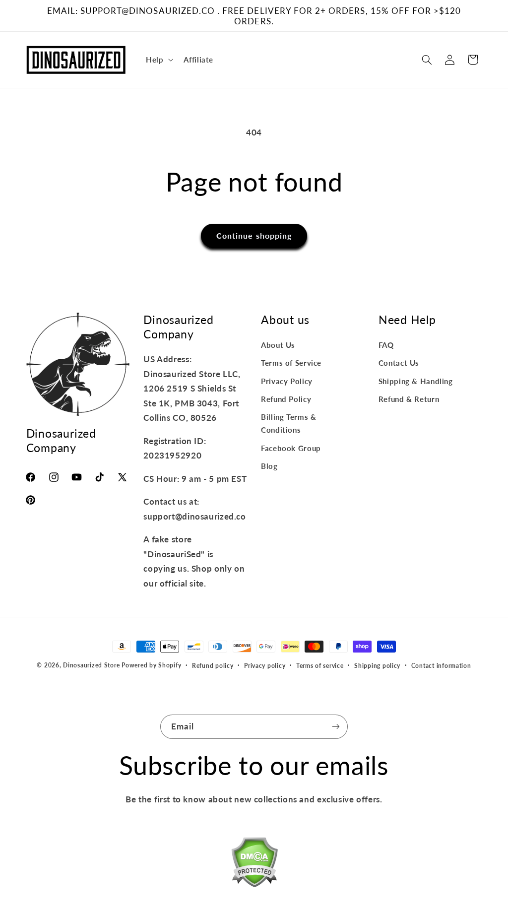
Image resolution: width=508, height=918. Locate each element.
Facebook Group (291, 448)
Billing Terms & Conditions (288, 423)
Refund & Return (409, 398)
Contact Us (399, 362)
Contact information (441, 665)
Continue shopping (254, 235)
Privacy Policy (287, 381)
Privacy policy (264, 665)
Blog (269, 465)
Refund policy (213, 665)
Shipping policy (377, 665)
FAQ (386, 344)
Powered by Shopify (151, 665)
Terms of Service (291, 362)
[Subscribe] (335, 727)
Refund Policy (286, 398)
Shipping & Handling (416, 381)
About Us (278, 344)
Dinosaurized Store (91, 665)
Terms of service (320, 665)
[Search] (426, 59)
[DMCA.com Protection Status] (254, 864)
